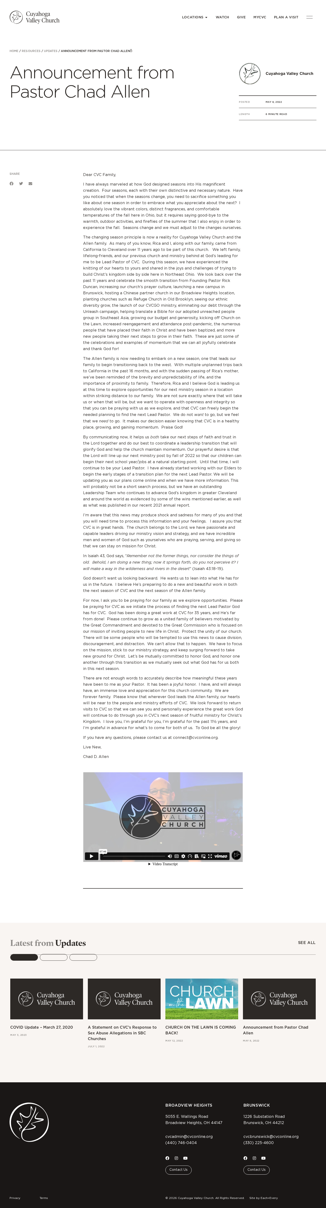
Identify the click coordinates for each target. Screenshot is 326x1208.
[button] (11, 184)
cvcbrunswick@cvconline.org (271, 1137)
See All (307, 942)
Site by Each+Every (263, 1198)
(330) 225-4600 (258, 1143)
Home (14, 51)
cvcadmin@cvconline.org (189, 1137)
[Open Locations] (206, 17)
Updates (51, 51)
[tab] (24, 957)
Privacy (15, 1198)
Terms (44, 1198)
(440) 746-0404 (181, 1143)
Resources (31, 51)
